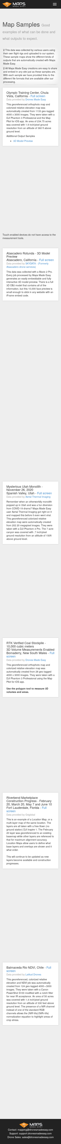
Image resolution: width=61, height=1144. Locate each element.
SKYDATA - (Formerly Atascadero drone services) (27, 265)
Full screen (37, 96)
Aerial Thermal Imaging (37, 496)
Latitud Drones (33, 974)
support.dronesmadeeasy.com (35, 1133)
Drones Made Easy (35, 99)
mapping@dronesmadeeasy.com (35, 1129)
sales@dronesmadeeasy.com (38, 1137)
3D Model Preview (23, 141)
